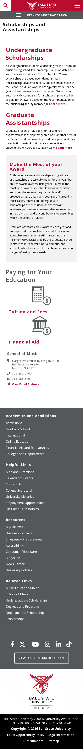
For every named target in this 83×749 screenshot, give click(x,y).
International (15, 435)
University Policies (19, 570)
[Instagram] (47, 644)
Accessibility (14, 545)
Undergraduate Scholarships (29, 54)
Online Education (18, 441)
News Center (15, 564)
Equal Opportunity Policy (25, 735)
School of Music (17, 594)
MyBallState (14, 527)
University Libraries (20, 496)
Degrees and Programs (23, 606)
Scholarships (15, 619)
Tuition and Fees (28, 311)
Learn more (57, 104)
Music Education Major (22, 588)
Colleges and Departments (25, 454)
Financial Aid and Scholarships (27, 448)
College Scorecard (19, 490)
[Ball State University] (41, 692)
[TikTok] (69, 644)
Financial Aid (24, 342)
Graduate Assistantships (28, 119)
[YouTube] (35, 644)
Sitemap (53, 741)
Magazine (13, 558)
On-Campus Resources (22, 509)
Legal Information (61, 735)
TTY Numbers (33, 741)
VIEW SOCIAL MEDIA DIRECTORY (42, 658)
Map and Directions (20, 472)
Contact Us (14, 484)
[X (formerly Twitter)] (22, 644)
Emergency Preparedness (24, 539)
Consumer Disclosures (22, 552)
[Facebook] (12, 644)
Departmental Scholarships (25, 613)
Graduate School (18, 429)
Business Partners (19, 533)
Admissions (14, 423)
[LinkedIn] (58, 644)
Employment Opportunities (25, 503)
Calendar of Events (19, 478)
